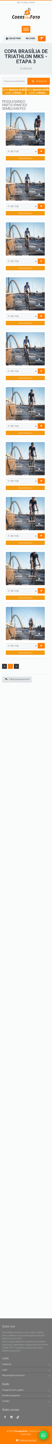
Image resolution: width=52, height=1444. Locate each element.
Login (4, 1370)
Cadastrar (6, 1364)
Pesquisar (41, 81)
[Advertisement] (26, 713)
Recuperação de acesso (13, 1375)
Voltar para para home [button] (19, 679)
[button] (13, 38)
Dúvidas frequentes (11, 1395)
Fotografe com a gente (12, 1390)
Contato (6, 1401)
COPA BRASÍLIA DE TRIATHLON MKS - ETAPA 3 (26, 56)
